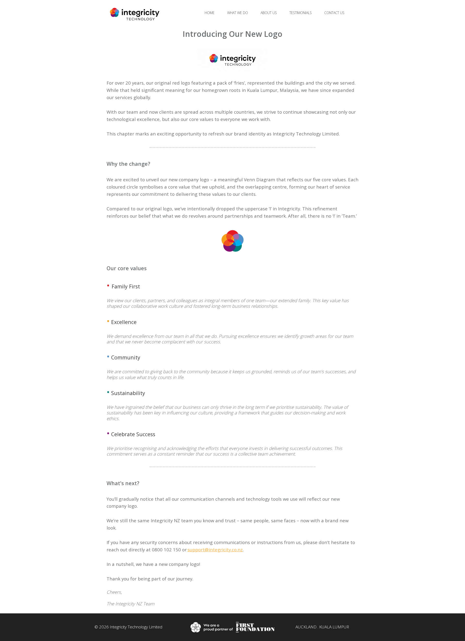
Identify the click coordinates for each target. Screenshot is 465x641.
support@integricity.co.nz (215, 549)
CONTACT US (334, 12)
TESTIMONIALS (300, 12)
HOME (210, 12)
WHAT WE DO (237, 12)
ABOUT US (269, 12)
